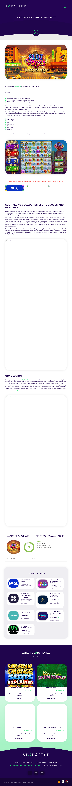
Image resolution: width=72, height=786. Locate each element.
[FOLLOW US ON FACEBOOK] (30, 773)
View (19, 699)
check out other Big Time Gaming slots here (19, 390)
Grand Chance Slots (20, 688)
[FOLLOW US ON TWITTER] (36, 773)
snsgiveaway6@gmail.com (52, 765)
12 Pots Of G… (52, 688)
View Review (51, 699)
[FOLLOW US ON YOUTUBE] (42, 773)
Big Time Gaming (26, 380)
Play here (24, 584)
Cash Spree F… (19, 728)
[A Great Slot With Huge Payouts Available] (13, 547)
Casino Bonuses (28, 762)
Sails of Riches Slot (52, 728)
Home (17, 762)
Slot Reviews (41, 762)
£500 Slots (53, 762)
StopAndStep (17, 86)
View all (35, 657)
